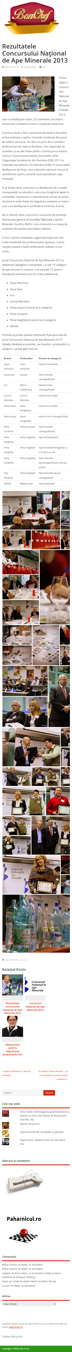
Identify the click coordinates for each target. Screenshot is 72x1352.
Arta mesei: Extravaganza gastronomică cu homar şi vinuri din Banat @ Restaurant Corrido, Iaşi (45, 1115)
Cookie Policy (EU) (12, 1336)
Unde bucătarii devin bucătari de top (34, 1281)
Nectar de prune (29, 1123)
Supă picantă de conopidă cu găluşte (41, 1132)
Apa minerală (11, 959)
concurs (23, 959)
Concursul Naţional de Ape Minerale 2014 (35, 1007)
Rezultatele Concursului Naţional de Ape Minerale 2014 (12, 1008)
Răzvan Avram (12, 66)
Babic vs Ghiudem (32, 1264)
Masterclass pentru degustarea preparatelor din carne (13, 1051)
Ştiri (44, 66)
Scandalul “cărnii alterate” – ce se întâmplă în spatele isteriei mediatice (53, 1075)
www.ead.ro (16, 1327)
